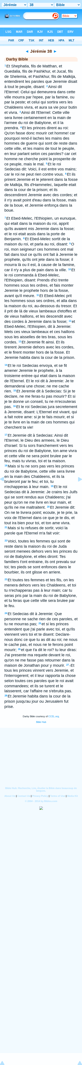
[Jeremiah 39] (76, 489)
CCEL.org (53, 716)
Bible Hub (41, 722)
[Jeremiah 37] (5, 489)
